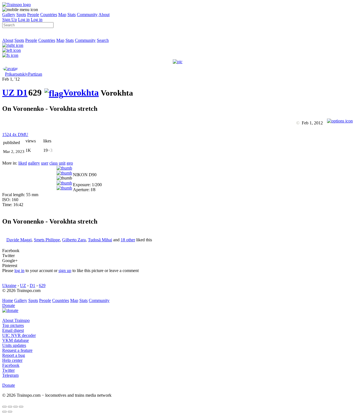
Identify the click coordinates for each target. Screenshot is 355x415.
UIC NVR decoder (19, 335)
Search (103, 40)
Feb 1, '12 (11, 79)
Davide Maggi (19, 239)
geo (70, 163)
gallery (34, 163)
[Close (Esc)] (4, 407)
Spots (21, 14)
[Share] (10, 407)
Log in (24, 19)
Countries (48, 14)
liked (22, 163)
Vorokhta (81, 93)
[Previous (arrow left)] (4, 412)
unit (62, 163)
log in (19, 270)
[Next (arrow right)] (10, 412)
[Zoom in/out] (21, 407)
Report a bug (13, 355)
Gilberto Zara (74, 239)
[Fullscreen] (10, 55)
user (44, 163)
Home (7, 300)
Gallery (8, 14)
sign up (65, 270)
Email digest (13, 330)
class (53, 163)
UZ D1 (14, 93)
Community (87, 14)
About (104, 14)
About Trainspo (16, 320)
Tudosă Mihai (100, 239)
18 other (128, 239)
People (33, 14)
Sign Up (9, 19)
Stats (71, 14)
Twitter (8, 370)
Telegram (10, 375)
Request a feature (17, 350)
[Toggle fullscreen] (15, 407)
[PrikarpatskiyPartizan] (10, 68)
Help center (12, 360)
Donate (8, 305)
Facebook (10, 365)
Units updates (14, 345)
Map (62, 14)
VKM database (15, 340)
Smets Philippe (47, 239)
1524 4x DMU (15, 134)
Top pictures (13, 325)
